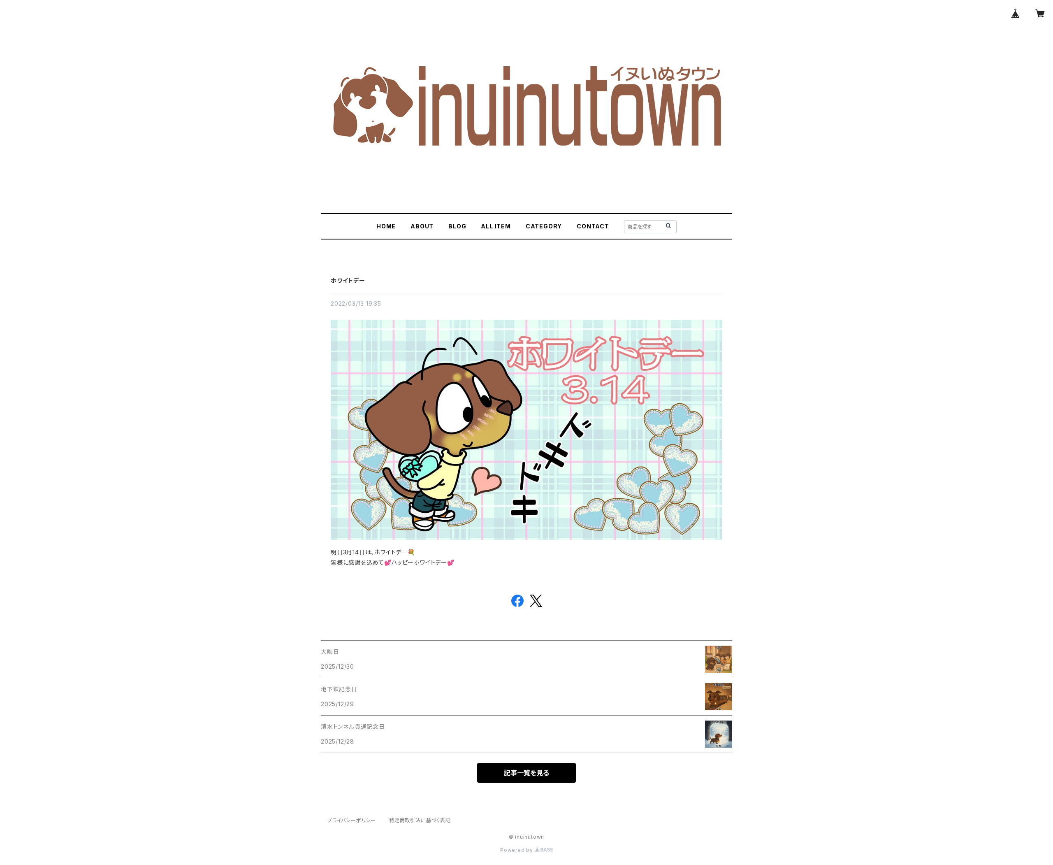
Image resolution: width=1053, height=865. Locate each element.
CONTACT (593, 226)
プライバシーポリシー (351, 820)
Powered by (517, 850)
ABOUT (422, 226)
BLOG (457, 226)
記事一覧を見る (526, 773)
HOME (386, 226)
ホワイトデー (348, 280)
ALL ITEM (495, 226)
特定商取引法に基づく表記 (420, 820)
